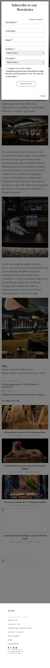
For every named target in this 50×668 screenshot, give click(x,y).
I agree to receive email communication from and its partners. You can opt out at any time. (25, 72)
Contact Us (14, 624)
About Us (13, 620)
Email (9, 40)
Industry (11, 48)
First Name (12, 22)
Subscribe (26, 84)
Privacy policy (16, 632)
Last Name (11, 31)
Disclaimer (14, 636)
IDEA (10, 640)
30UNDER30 (13, 644)
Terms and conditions (20, 628)
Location (11, 58)
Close (42, 96)
